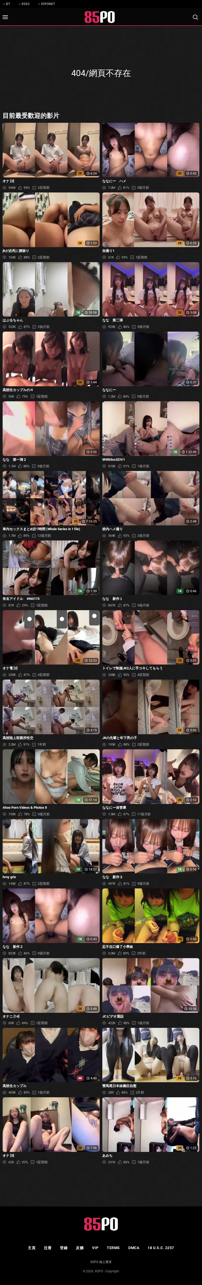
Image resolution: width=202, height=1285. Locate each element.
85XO (25, 4)
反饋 (80, 1248)
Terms (113, 1248)
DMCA (133, 1248)
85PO (99, 1271)
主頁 (32, 1248)
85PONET (48, 4)
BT (8, 4)
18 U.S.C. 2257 (161, 1248)
